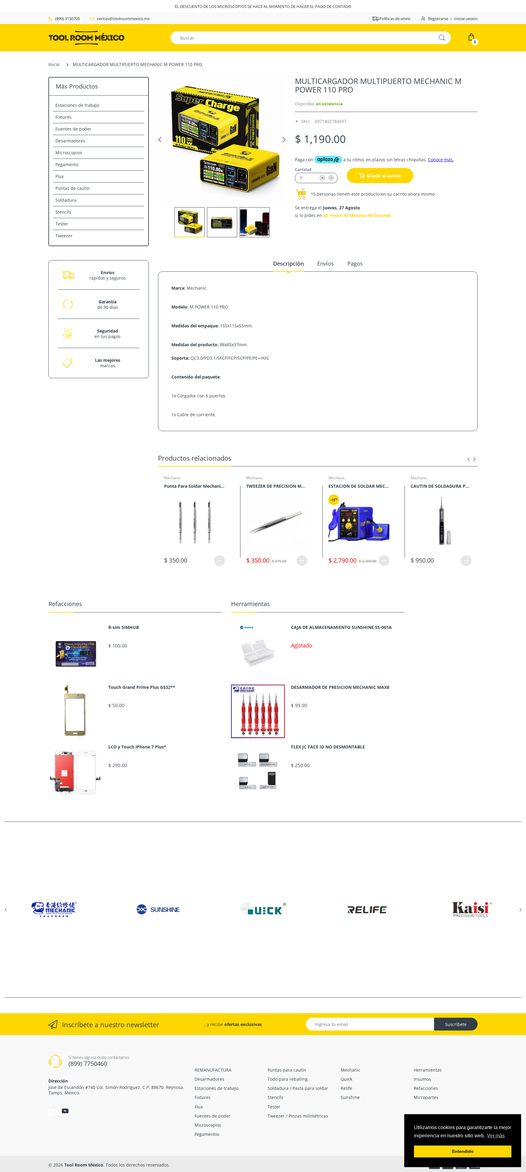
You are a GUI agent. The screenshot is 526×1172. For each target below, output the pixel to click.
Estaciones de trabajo (77, 105)
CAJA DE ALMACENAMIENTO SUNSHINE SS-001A (341, 627)
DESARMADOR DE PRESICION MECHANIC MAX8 (340, 687)
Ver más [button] (496, 1135)
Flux (59, 176)
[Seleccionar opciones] (219, 560)
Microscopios (68, 152)
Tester (61, 224)
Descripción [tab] (288, 263)
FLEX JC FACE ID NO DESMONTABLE (328, 747)
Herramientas (250, 604)
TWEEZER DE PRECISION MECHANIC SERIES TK (276, 486)
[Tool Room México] (86, 37)
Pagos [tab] (355, 263)
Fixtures (63, 117)
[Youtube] (65, 1111)
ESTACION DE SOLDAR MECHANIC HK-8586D (358, 486)
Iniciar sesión (466, 18)
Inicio (53, 64)
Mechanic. (255, 477)
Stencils (63, 212)
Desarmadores (70, 141)
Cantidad (303, 169)
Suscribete (456, 1024)
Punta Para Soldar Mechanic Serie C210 (194, 486)
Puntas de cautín (72, 188)
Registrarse (438, 18)
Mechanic (172, 477)
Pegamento (66, 164)
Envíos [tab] (325, 263)
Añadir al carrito (384, 176)
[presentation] (468, 459)
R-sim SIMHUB (123, 627)
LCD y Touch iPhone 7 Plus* (137, 747)
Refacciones (65, 604)
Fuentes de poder (73, 129)
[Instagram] (51, 1112)
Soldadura (65, 200)
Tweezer (63, 236)
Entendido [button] (463, 1151)
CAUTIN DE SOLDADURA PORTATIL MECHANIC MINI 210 (441, 486)
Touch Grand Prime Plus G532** (141, 687)
